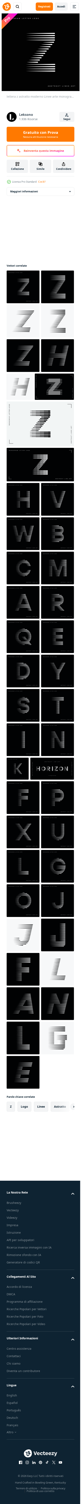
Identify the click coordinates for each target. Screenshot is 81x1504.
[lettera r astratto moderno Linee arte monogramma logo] (23, 842)
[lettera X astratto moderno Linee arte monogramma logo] (23, 1244)
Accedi (61, 6)
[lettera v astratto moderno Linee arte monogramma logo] (23, 636)
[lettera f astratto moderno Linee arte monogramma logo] (23, 1175)
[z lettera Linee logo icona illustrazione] (23, 321)
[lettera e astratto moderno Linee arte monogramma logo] (23, 911)
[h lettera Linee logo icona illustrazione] (23, 458)
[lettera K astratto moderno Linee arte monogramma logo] (52, 1112)
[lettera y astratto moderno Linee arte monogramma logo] (23, 980)
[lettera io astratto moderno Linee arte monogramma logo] (23, 1083)
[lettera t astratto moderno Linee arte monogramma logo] (23, 1048)
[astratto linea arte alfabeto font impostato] (28, 1146)
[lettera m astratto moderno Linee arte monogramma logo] (23, 774)
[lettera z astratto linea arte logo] (40, 567)
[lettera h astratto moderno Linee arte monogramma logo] (23, 602)
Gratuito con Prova (40, 134)
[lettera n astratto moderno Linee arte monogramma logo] (23, 1117)
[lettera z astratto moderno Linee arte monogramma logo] (23, 287)
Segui (66, 119)
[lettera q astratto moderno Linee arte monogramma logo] (23, 877)
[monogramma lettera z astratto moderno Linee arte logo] (40, 527)
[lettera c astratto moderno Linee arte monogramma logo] (23, 739)
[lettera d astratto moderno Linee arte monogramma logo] (23, 945)
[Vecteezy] (6, 6)
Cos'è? (41, 181)
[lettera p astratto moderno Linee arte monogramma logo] (23, 1209)
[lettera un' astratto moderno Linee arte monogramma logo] (23, 808)
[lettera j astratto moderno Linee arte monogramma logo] (23, 1415)
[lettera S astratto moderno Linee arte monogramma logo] (23, 1014)
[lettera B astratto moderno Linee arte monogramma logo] (23, 705)
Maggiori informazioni (24, 191)
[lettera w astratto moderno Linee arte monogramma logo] (23, 671)
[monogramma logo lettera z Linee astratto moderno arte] (26, 490)
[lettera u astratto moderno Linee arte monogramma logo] (23, 1278)
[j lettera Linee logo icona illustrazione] (23, 1450)
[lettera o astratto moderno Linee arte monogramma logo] (23, 1381)
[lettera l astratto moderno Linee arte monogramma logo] (23, 1312)
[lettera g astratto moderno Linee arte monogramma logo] (23, 1347)
